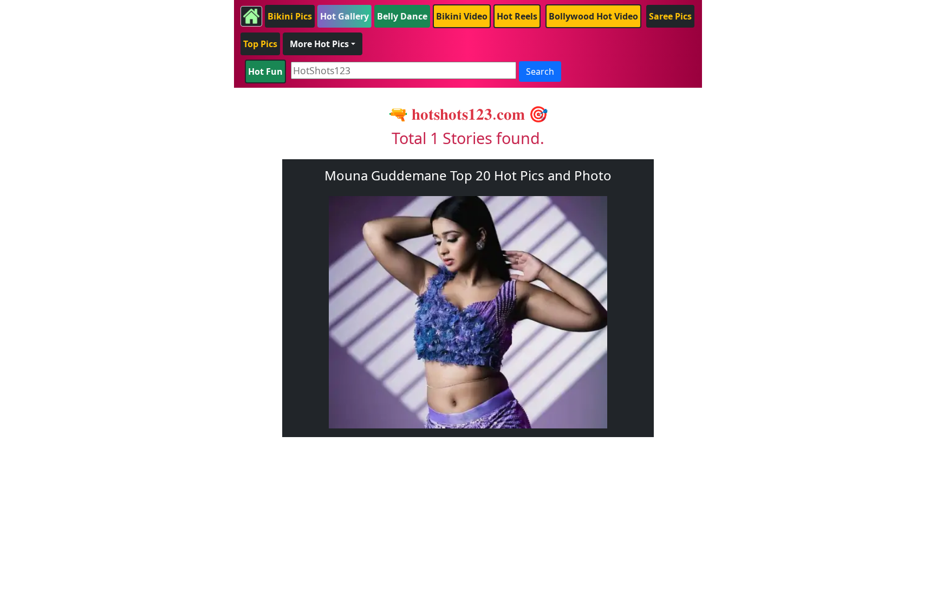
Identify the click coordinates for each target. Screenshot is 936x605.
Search (540, 71)
